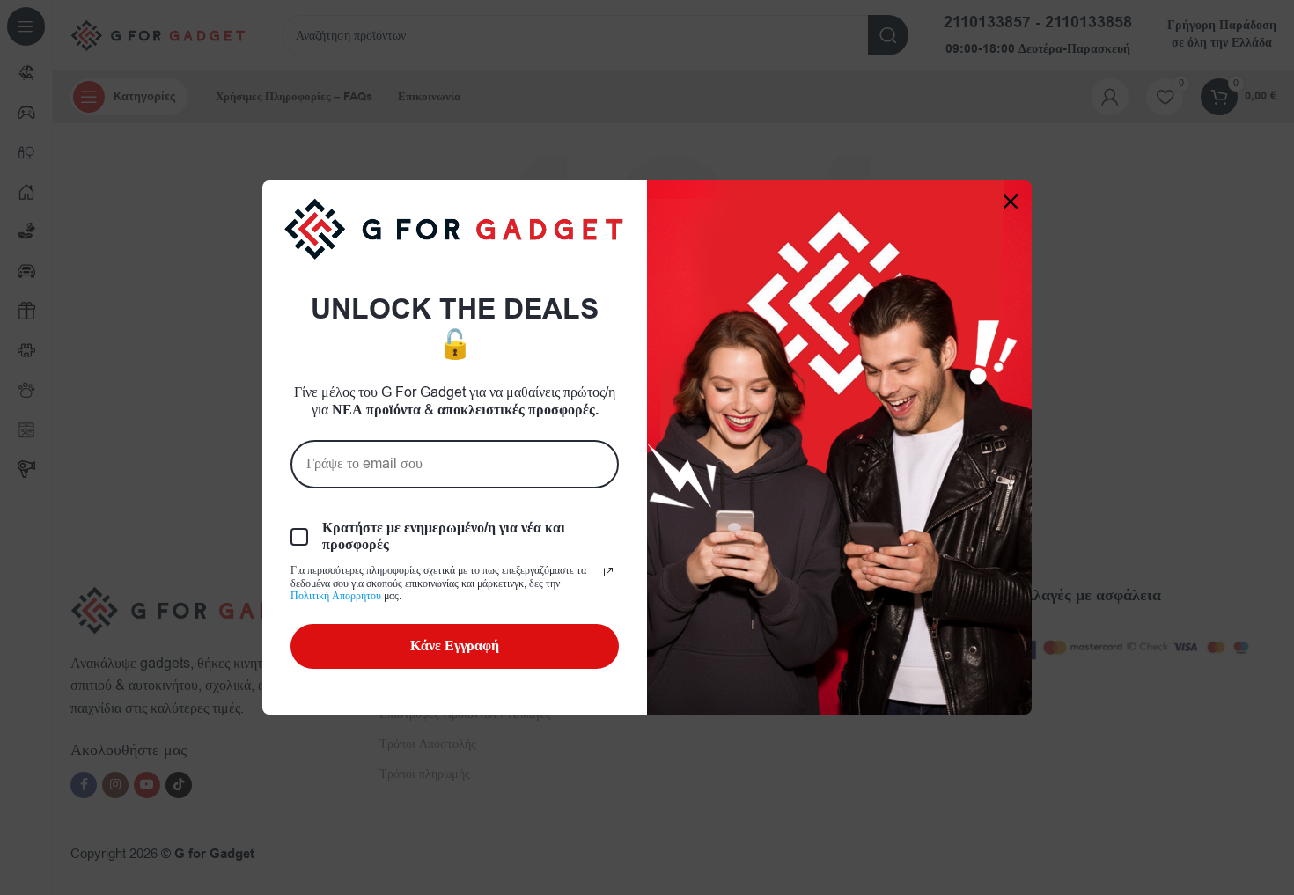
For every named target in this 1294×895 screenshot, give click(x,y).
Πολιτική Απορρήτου (335, 596)
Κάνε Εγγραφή (454, 646)
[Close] (1010, 201)
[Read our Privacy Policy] (608, 572)
